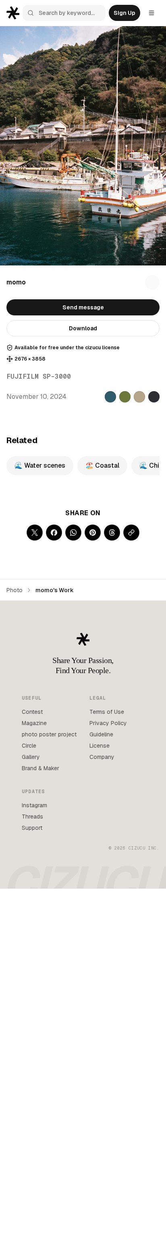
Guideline (101, 734)
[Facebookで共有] (54, 532)
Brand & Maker (40, 768)
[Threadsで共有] (112, 532)
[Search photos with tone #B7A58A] (139, 396)
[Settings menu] (151, 13)
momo (16, 282)
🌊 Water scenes (40, 465)
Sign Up (124, 13)
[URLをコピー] (131, 532)
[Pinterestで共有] (93, 532)
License (99, 745)
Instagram (34, 805)
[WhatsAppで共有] (73, 532)
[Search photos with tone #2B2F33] (154, 396)
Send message (83, 307)
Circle (29, 745)
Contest (32, 711)
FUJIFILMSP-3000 (38, 376)
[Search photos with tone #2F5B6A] (110, 396)
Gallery (31, 757)
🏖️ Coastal (102, 465)
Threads (32, 816)
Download (83, 328)
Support (32, 827)
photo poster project (49, 734)
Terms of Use (106, 711)
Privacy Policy (108, 723)
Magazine (34, 723)
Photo (14, 590)
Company (101, 757)
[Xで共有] (35, 532)
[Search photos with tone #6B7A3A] (125, 396)
